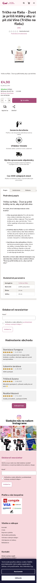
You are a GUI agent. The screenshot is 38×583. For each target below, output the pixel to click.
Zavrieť (21, 108)
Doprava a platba (7, 533)
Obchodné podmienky (9, 535)
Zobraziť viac (19, 406)
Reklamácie (5, 543)
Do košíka (26, 100)
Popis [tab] (5, 190)
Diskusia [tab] (28, 190)
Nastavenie (18, 571)
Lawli (19, 28)
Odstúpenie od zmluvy (9, 540)
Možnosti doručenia (7, 93)
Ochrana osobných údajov (10, 538)
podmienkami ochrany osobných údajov (18, 323)
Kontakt (4, 528)
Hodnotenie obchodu (19, 340)
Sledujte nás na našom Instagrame (19, 421)
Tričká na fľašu (23, 283)
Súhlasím (18, 578)
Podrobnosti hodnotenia (19, 34)
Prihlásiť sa (7, 329)
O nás (3, 530)
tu (32, 566)
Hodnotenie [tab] (16, 190)
